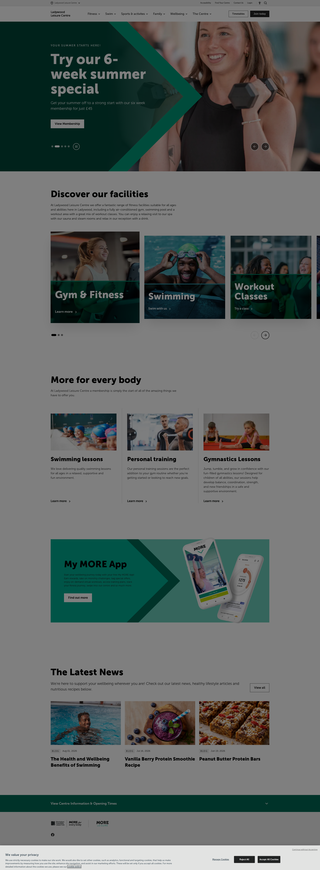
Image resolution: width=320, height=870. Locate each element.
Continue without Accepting (305, 850)
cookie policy (74, 866)
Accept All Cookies (269, 859)
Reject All (244, 859)
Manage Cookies (220, 859)
